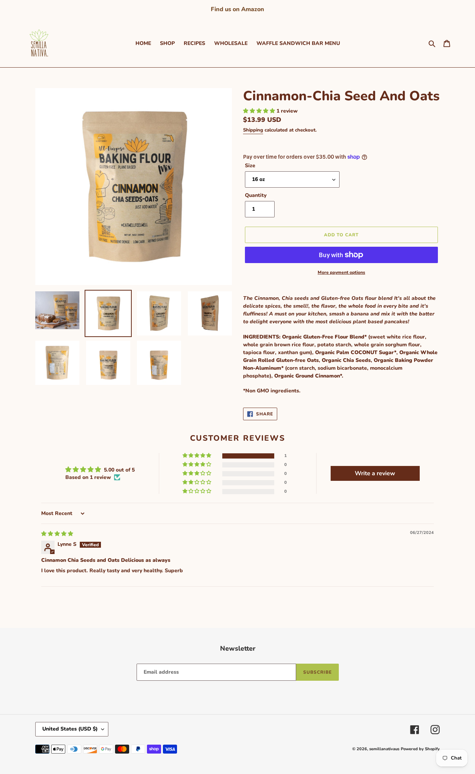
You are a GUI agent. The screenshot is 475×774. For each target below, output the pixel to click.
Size (250, 165)
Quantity (255, 195)
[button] (259, 110)
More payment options (341, 272)
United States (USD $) (70, 728)
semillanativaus (384, 749)
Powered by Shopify (420, 749)
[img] (57, 533)
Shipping (253, 130)
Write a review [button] (375, 473)
